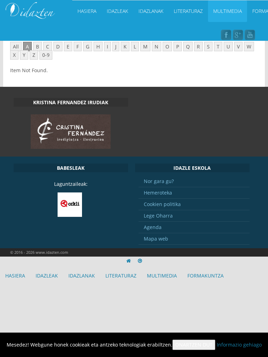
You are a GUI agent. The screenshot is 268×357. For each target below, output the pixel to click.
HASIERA (86, 11)
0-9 (46, 55)
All (16, 46)
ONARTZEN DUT (194, 344)
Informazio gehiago (239, 344)
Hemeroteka (158, 192)
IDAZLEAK (117, 11)
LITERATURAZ (188, 11)
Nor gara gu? (159, 181)
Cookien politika (162, 204)
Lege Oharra (158, 215)
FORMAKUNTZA (205, 275)
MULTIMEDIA (227, 11)
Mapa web (156, 238)
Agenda (153, 227)
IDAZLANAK (151, 11)
